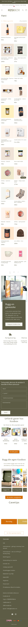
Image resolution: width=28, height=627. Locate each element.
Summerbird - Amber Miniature (6, 99)
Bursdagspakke (17, 490)
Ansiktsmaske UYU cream (20, 140)
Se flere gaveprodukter (14, 533)
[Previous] (4, 480)
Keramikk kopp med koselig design (6, 262)
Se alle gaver (14, 452)
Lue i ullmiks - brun (18, 241)
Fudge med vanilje (18, 78)
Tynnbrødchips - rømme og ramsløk (20, 99)
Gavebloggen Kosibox (9, 570)
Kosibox (15, 624)
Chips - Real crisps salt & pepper (20, 58)
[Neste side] (18, 272)
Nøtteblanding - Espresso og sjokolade (7, 79)
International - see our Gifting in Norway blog (12, 552)
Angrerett (5, 580)
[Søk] (22, 10)
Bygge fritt (6, 490)
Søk (4, 543)
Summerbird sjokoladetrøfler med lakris (6, 141)
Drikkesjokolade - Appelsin (5, 242)
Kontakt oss (6, 563)
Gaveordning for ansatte (10, 560)
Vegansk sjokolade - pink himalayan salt (20, 262)
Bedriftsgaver (7, 557)
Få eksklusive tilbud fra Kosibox (11, 587)
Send (5, 412)
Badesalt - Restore (5, 221)
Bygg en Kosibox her (14, 324)
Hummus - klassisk (5, 161)
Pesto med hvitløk (18, 161)
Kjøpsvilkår (6, 577)
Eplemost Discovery (6, 37)
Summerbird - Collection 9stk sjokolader (7, 58)
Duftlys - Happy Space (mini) (19, 181)
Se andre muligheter (14, 497)
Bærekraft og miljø (8, 574)
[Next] (23, 480)
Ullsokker (3, 201)
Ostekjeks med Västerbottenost (18, 120)
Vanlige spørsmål (8, 567)
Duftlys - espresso (5, 180)
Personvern (6, 584)
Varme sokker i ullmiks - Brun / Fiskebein (20, 202)
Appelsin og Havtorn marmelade (6, 120)
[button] (2, 10)
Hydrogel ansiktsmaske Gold (19, 38)
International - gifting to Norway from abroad (13, 547)
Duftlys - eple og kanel (19, 221)
